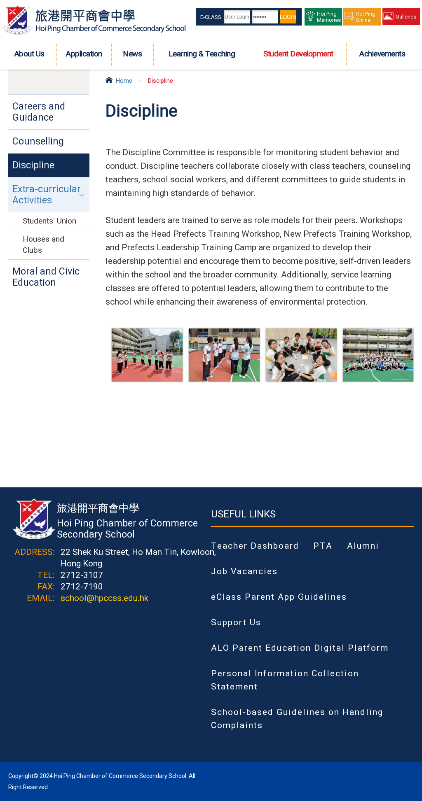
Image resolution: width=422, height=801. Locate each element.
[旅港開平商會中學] (94, 33)
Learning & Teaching (202, 53)
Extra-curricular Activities (46, 195)
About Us (29, 53)
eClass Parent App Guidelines (279, 597)
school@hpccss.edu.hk (104, 598)
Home (124, 80)
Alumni (363, 546)
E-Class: (211, 17)
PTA (323, 546)
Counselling (38, 141)
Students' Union (49, 221)
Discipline (33, 165)
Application (84, 53)
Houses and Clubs (43, 244)
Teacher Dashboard (255, 546)
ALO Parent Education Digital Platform (300, 648)
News (132, 53)
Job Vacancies (244, 571)
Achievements (382, 53)
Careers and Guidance (38, 112)
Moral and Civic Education (46, 277)
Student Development (298, 53)
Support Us (236, 622)
